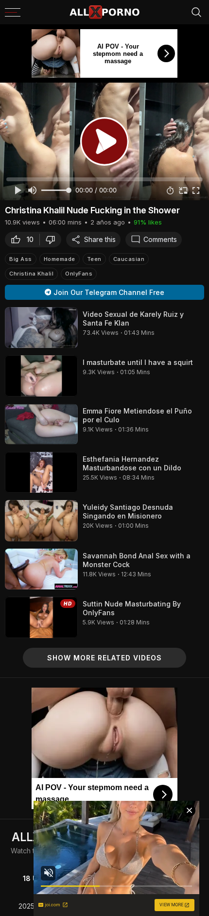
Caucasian (129, 259)
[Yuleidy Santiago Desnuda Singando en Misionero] (41, 520)
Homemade (59, 259)
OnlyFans (78, 273)
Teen (94, 259)
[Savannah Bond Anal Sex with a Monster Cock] (41, 569)
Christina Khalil (31, 273)
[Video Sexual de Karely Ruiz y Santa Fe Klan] (41, 327)
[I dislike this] (53, 239)
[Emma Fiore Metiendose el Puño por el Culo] (41, 424)
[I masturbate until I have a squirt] (41, 375)
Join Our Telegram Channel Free (108, 292)
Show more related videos (104, 658)
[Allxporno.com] (104, 12)
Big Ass (20, 259)
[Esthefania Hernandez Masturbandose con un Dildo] (41, 472)
